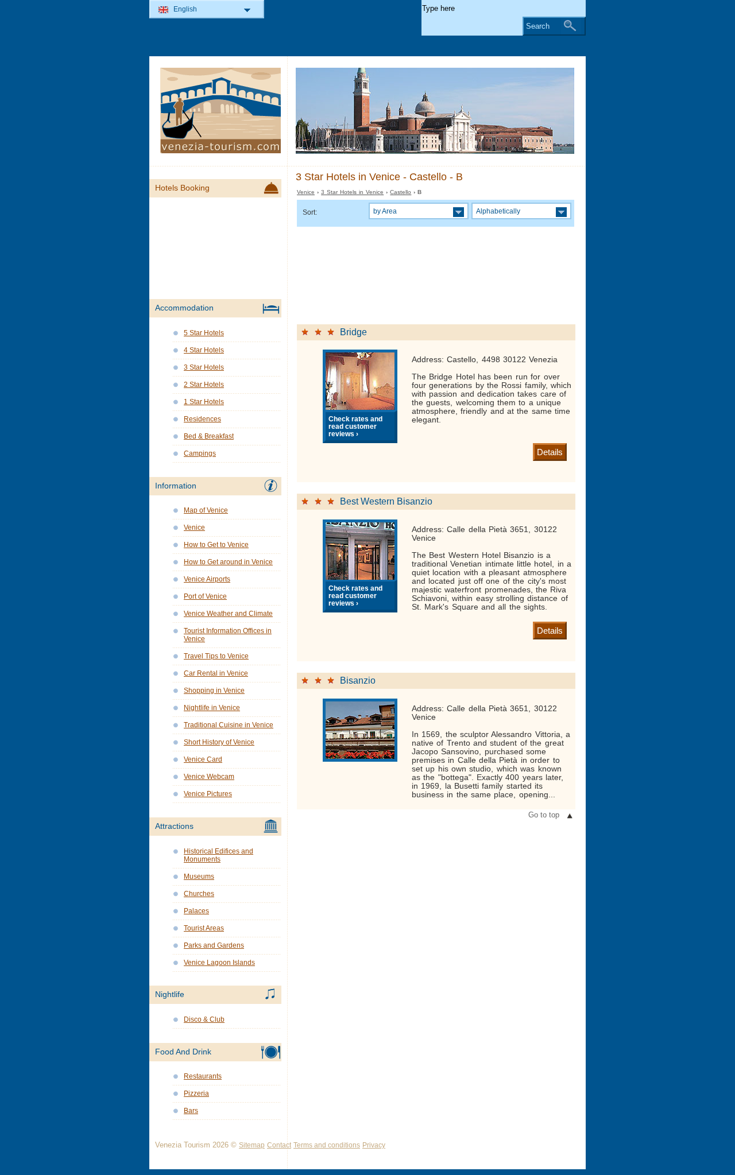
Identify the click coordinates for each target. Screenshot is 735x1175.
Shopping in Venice (214, 691)
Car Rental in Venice (216, 673)
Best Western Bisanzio (386, 501)
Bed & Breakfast (209, 436)
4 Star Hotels (204, 350)
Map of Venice (206, 510)
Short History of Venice (219, 742)
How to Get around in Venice (228, 562)
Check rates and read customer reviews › (355, 426)
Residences (202, 419)
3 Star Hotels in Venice (352, 192)
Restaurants (203, 1076)
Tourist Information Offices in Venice (228, 635)
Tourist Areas (204, 928)
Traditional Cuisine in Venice (228, 725)
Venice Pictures (208, 794)
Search (538, 26)
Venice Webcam (209, 777)
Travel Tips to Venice (216, 656)
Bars (191, 1111)
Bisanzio (358, 680)
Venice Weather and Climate (228, 614)
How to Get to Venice (216, 545)
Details (550, 452)
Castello (400, 192)
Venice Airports (207, 579)
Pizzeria (196, 1093)
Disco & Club (204, 1019)
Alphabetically (498, 211)
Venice (306, 192)
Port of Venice (205, 596)
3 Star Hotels (204, 367)
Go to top (543, 815)
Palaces (196, 911)
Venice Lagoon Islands (219, 963)
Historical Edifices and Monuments (218, 855)
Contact (279, 1145)
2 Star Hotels (204, 385)
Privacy (373, 1145)
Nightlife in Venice (212, 708)
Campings (200, 453)
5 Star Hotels (204, 333)
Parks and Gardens (214, 945)
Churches (199, 894)
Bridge (353, 332)
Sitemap (252, 1145)
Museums (199, 876)
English (185, 9)
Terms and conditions (326, 1145)
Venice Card (203, 759)
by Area (385, 211)
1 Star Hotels (204, 402)
